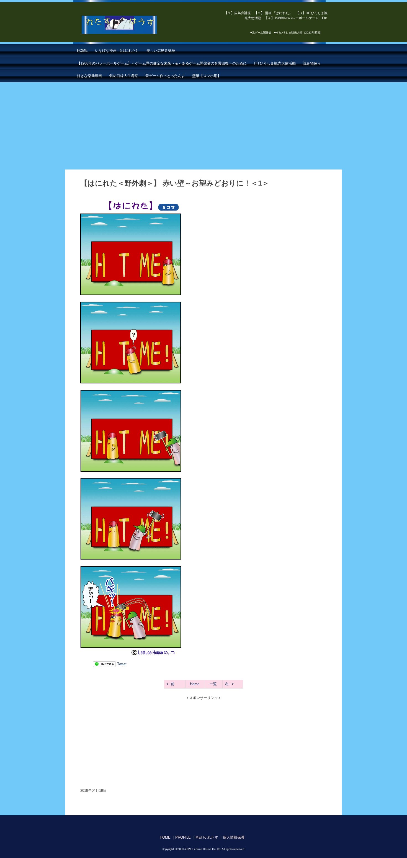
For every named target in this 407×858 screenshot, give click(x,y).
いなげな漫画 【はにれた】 (117, 50)
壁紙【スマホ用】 (206, 76)
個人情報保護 (233, 837)
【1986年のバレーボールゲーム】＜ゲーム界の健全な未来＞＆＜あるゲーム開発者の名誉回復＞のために (162, 63)
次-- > (229, 684)
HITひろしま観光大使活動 (275, 63)
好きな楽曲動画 (89, 76)
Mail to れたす (206, 837)
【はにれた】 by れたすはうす (132, 25)
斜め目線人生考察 (123, 76)
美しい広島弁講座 (160, 50)
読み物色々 (312, 63)
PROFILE (183, 837)
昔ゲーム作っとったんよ (165, 76)
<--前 (170, 684)
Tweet (122, 664)
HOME (82, 50)
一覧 (213, 684)
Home (194, 684)
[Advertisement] (203, 124)
